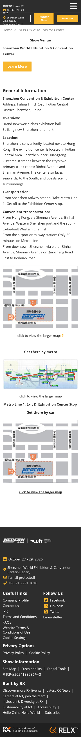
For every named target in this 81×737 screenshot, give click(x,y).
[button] (44, 18)
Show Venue (40, 40)
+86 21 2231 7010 (22, 583)
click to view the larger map (38, 335)
